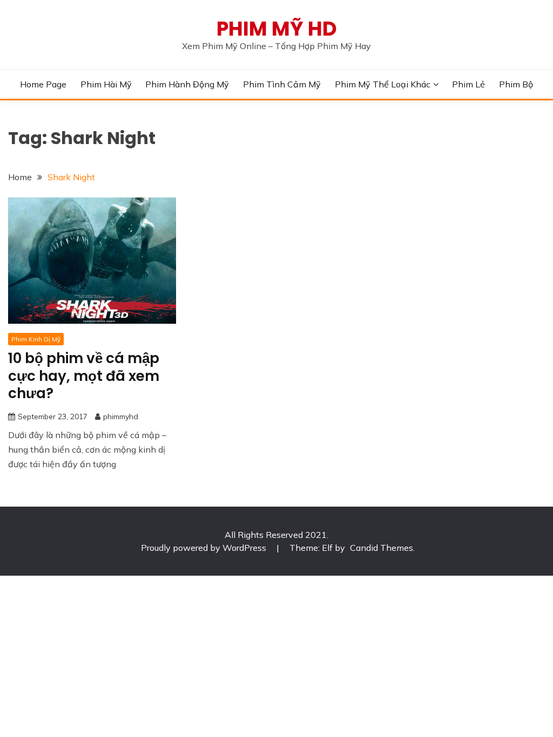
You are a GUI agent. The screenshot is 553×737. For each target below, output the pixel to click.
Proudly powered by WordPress (204, 547)
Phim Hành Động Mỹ (187, 84)
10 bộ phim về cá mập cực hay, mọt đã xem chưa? (83, 376)
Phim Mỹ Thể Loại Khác (382, 84)
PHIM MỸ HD (277, 29)
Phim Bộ (516, 84)
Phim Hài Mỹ (106, 84)
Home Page (43, 84)
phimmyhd (120, 416)
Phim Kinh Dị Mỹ (35, 339)
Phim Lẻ (468, 84)
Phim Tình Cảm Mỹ (282, 84)
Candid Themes (381, 547)
